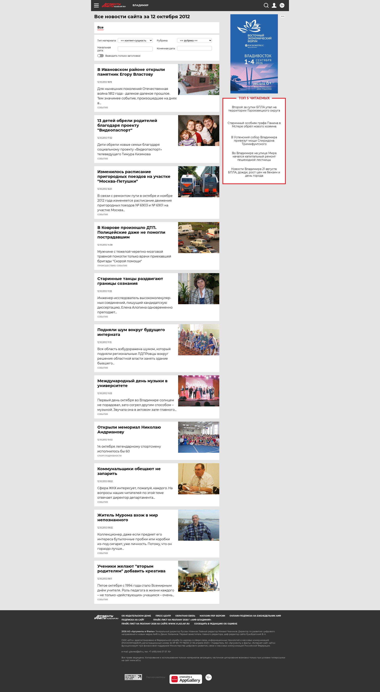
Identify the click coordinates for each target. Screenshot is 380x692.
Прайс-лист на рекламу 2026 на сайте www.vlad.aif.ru (156, 623)
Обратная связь (185, 616)
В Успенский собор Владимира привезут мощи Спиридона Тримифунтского (254, 141)
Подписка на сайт (133, 620)
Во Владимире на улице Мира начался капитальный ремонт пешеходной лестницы (254, 157)
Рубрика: (162, 40)
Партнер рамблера (155, 677)
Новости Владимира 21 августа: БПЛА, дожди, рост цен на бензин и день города (254, 172)
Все (100, 27)
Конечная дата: (166, 48)
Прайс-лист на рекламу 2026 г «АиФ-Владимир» (182, 620)
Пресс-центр (163, 616)
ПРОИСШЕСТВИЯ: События (112, 266)
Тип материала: (106, 40)
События (102, 108)
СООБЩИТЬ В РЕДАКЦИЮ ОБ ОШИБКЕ (215, 623)
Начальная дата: (104, 49)
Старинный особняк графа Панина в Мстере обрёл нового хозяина (254, 124)
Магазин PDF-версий (212, 616)
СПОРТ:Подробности (109, 456)
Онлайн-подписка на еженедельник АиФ (255, 616)
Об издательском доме (136, 616)
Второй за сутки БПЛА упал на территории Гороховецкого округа (254, 109)
